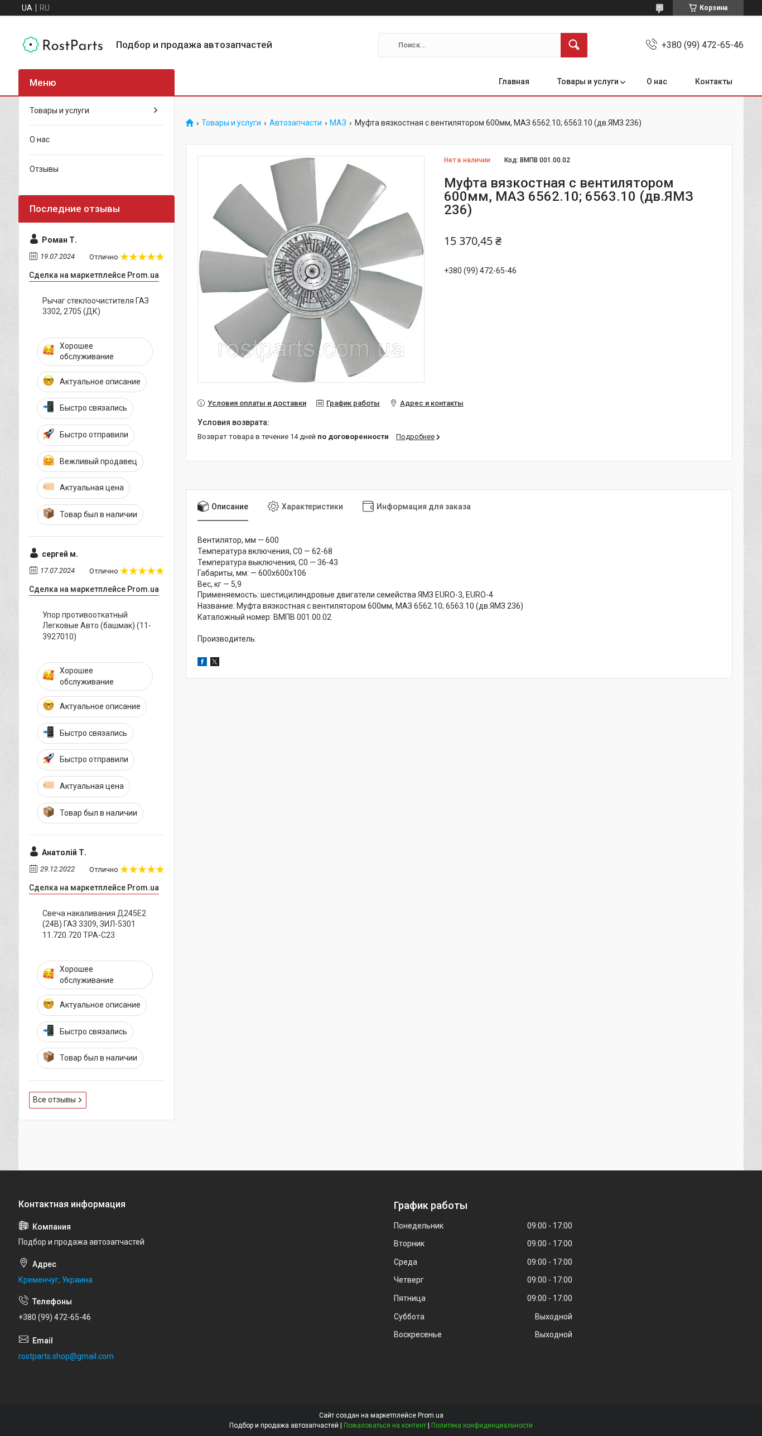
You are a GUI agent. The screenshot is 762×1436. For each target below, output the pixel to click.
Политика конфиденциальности (482, 1425)
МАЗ (338, 123)
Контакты (713, 81)
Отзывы (44, 169)
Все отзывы (54, 1099)
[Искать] (574, 45)
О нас (657, 81)
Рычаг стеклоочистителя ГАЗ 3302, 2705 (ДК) (95, 306)
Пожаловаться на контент (385, 1425)
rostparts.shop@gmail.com (66, 1356)
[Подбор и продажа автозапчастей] (63, 44)
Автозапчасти (295, 123)
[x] (214, 663)
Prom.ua (430, 1415)
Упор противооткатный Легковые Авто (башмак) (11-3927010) (96, 625)
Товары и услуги (588, 81)
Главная (514, 81)
